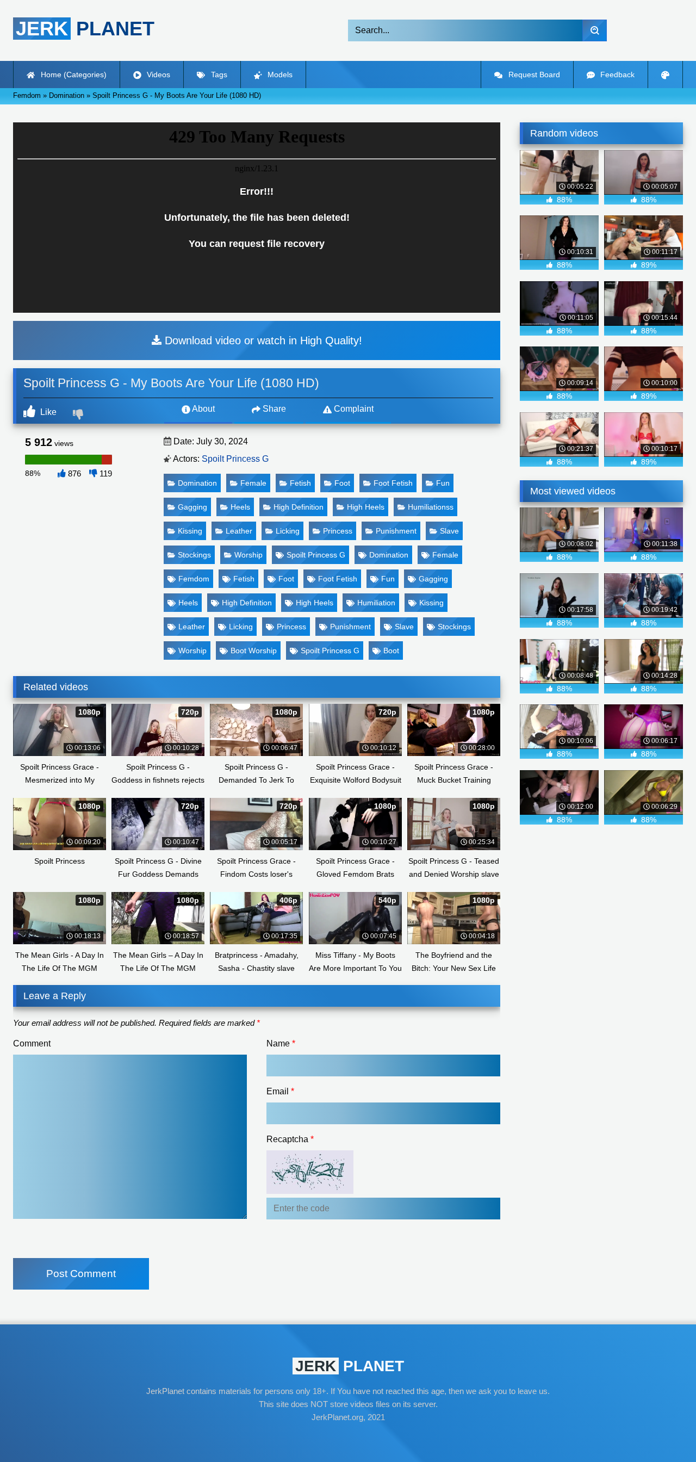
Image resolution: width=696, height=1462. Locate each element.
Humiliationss (430, 507)
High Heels (365, 507)
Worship (248, 554)
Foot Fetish (393, 483)
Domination (197, 483)
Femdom (193, 578)
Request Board (533, 74)
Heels (240, 507)
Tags (218, 74)
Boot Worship (254, 650)
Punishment (396, 530)
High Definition (299, 507)
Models (279, 74)
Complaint (353, 408)
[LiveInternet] (348, 1438)
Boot (391, 650)
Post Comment (81, 1273)
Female (253, 483)
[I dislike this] (79, 415)
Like (47, 412)
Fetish (300, 483)
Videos (157, 74)
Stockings (194, 554)
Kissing (190, 530)
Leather (239, 530)
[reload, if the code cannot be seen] (309, 1190)
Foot (342, 483)
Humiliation (376, 602)
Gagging (192, 507)
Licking (288, 530)
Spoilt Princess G (235, 458)
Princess (337, 530)
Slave (449, 530)
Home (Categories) (73, 74)
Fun (443, 483)
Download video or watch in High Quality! (261, 340)
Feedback (616, 74)
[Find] (594, 30)
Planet (85, 28)
